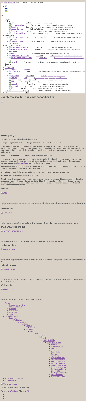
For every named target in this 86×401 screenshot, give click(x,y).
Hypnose (25, 324)
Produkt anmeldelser (17, 305)
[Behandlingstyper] (43, 272)
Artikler (8, 303)
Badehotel (42, 337)
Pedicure (29, 326)
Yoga (11, 314)
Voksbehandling (49, 341)
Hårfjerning (30, 329)
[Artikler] (43, 196)
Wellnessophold (57, 375)
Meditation (17, 320)
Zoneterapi (13, 318)
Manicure (54, 354)
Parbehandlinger (49, 339)
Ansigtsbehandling (58, 361)
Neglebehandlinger (58, 358)
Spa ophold (55, 352)
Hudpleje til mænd (54, 343)
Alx (28, 391)
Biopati (54, 344)
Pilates (32, 327)
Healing (54, 348)
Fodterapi (42, 335)
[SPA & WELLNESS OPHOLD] (43, 234)
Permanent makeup (58, 367)
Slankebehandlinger (58, 369)
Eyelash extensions (58, 377)
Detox (32, 331)
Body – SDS (55, 371)
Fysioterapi (55, 356)
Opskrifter (13, 312)
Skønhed (12, 309)
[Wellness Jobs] (43, 292)
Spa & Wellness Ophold (14, 378)
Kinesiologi (22, 322)
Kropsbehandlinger (58, 363)
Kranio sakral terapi (58, 365)
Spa (52, 350)
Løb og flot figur (15, 307)
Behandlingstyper (11, 316)
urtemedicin (22, 163)
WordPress (14, 391)
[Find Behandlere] (43, 252)
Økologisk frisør (57, 346)
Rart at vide (13, 311)
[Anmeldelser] (43, 216)
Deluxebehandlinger (58, 360)
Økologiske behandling (59, 373)
